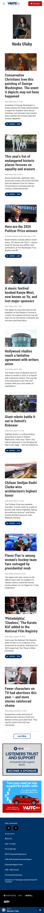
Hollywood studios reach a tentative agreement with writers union (22, 357)
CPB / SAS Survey (12, 870)
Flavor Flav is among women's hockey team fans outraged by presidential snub (21, 561)
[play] (3, 910)
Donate (36, 4)
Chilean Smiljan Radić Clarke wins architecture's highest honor (21, 489)
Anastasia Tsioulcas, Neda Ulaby (16, 236)
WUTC (12, 834)
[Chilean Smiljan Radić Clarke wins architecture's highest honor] (21, 469)
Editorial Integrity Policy (14, 865)
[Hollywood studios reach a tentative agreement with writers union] (21, 338)
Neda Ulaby (9, 102)
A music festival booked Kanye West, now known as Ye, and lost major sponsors (21, 294)
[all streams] (41, 910)
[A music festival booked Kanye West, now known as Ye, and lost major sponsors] (21, 275)
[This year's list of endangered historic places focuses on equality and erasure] (21, 143)
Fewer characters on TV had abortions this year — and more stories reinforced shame (21, 696)
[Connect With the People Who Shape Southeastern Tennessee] (22, 760)
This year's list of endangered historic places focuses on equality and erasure (20, 162)
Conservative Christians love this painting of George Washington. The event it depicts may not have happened (22, 85)
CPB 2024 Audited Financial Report (18, 859)
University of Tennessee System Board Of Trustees (21, 881)
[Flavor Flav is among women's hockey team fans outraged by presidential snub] (21, 542)
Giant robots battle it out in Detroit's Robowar (20, 421)
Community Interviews (13, 875)
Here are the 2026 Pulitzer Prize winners (21, 228)
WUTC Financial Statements (15, 854)
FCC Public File (10, 849)
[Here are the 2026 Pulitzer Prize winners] (21, 213)
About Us (8, 839)
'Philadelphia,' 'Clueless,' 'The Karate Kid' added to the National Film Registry (21, 624)
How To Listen (10, 844)
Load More (22, 736)
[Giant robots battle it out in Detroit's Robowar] (21, 403)
